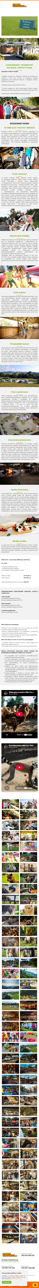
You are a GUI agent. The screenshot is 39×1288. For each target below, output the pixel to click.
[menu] (35, 1285)
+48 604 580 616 (27, 1254)
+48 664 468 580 (28, 1267)
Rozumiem (6, 1282)
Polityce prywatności (17, 1278)
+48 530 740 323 (8, 1267)
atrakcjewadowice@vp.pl (10, 1262)
